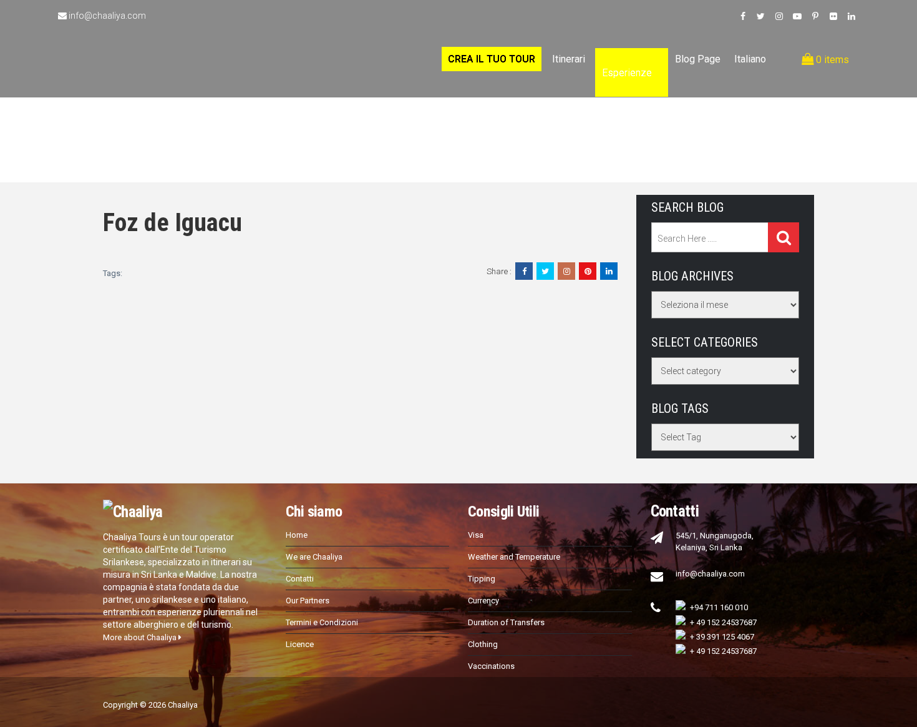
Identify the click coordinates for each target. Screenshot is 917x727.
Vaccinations (491, 666)
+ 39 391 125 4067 (722, 636)
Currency (483, 600)
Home (297, 535)
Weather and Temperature (514, 556)
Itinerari (568, 59)
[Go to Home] (67, 42)
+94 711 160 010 (719, 607)
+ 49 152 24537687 (723, 622)
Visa (475, 535)
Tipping (481, 578)
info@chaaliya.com (107, 16)
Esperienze (627, 73)
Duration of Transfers (506, 622)
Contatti (300, 578)
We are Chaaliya (314, 556)
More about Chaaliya (140, 637)
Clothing (483, 644)
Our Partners (307, 600)
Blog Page (697, 59)
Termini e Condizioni (322, 622)
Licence (300, 644)
